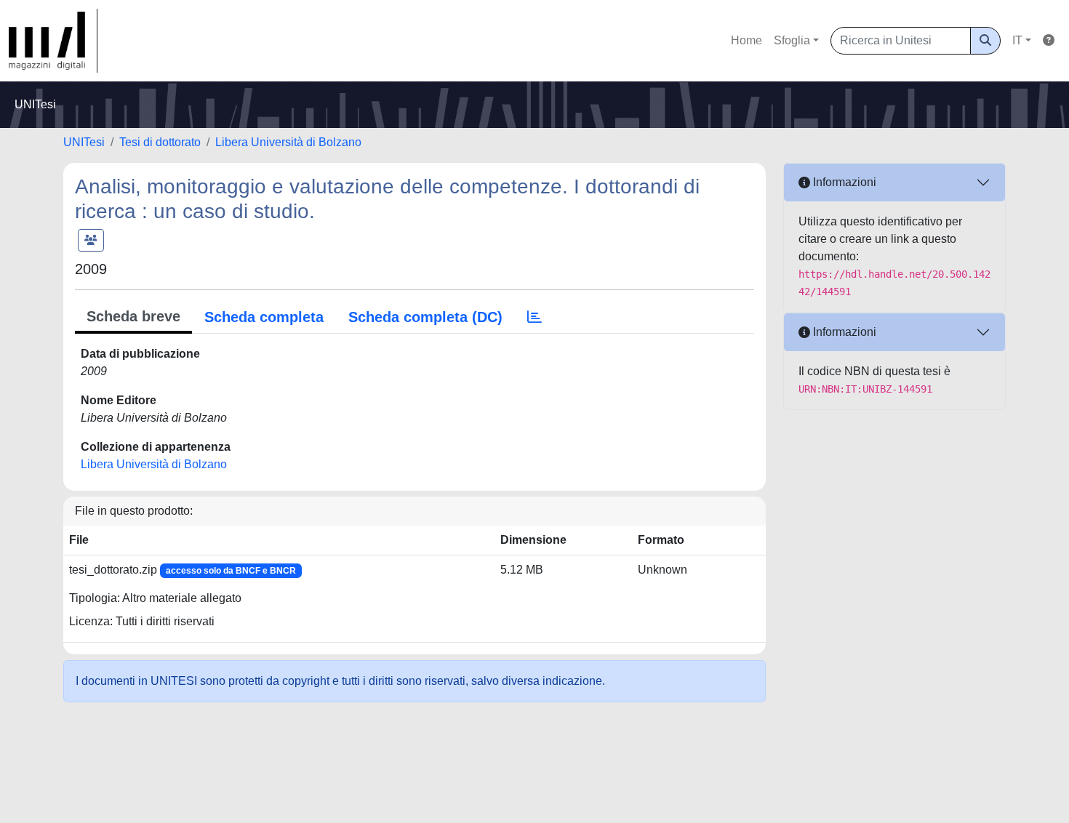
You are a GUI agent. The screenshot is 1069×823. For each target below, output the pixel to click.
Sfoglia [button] (792, 40)
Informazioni (843, 182)
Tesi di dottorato (160, 142)
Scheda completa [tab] (264, 317)
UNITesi (84, 142)
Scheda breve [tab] (133, 316)
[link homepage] (53, 41)
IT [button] (1017, 40)
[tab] (534, 317)
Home (746, 40)
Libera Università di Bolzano (288, 142)
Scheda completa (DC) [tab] (425, 317)
